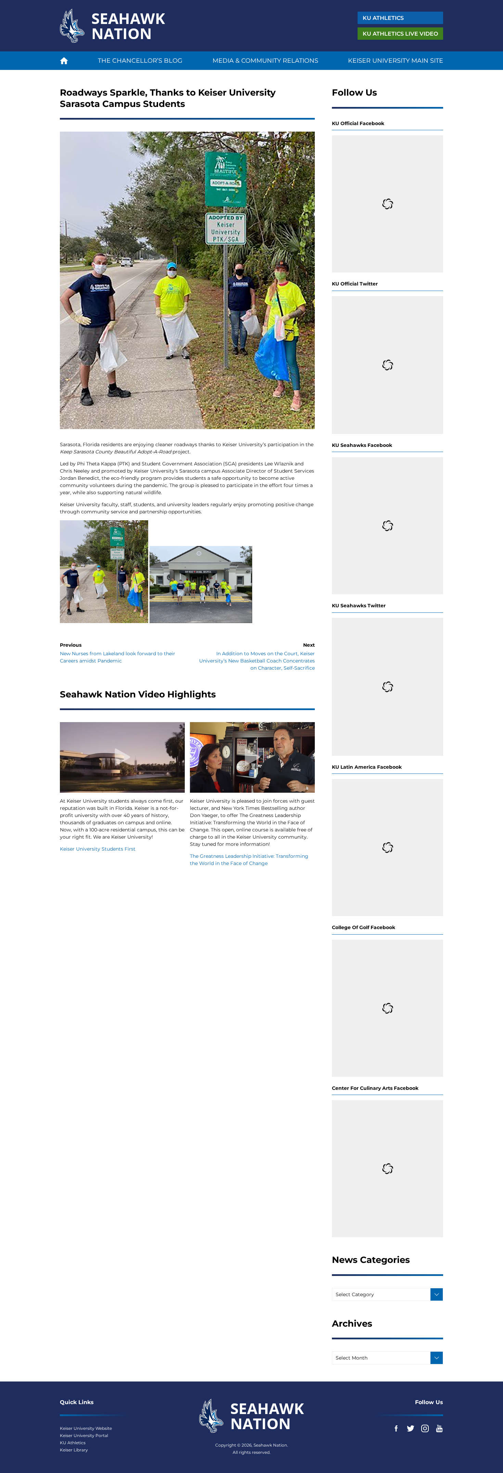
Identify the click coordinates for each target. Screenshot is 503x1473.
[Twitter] (410, 1428)
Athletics (383, 18)
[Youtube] (439, 1428)
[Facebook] (396, 1428)
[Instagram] (425, 1428)
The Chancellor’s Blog (140, 60)
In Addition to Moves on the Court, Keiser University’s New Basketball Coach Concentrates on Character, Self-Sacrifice (257, 660)
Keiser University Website (86, 1428)
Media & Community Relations (265, 60)
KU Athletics (73, 1442)
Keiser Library (74, 1449)
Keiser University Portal (84, 1435)
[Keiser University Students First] (122, 757)
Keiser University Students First (98, 849)
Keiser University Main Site (395, 60)
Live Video (400, 34)
